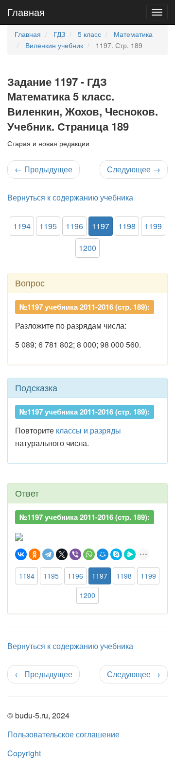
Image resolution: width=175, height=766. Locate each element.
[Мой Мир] (102, 554)
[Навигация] (157, 12)
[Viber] (75, 554)
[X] (62, 554)
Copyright (24, 753)
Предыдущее (43, 169)
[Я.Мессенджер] (130, 554)
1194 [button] (22, 226)
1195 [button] (48, 226)
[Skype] (116, 554)
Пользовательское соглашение (63, 734)
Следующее (133, 169)
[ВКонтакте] (21, 554)
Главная (26, 12)
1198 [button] (127, 226)
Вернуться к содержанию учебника (70, 197)
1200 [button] (87, 247)
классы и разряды (88, 430)
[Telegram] (48, 554)
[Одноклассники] (34, 554)
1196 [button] (74, 226)
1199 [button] (153, 226)
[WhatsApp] (89, 554)
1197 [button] (100, 226)
